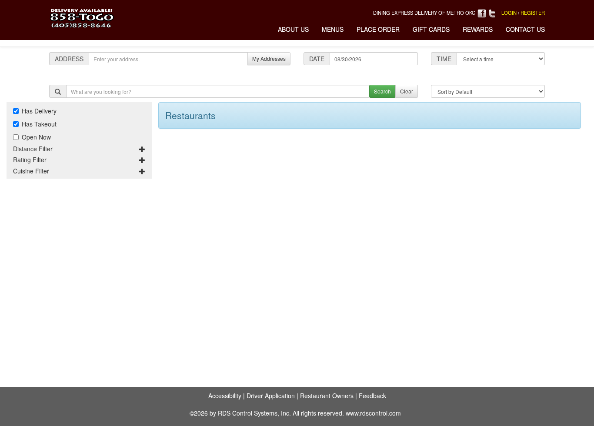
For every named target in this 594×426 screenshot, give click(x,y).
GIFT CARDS (431, 29)
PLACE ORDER (378, 29)
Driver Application (271, 395)
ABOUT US (293, 29)
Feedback (372, 395)
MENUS (333, 29)
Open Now (36, 137)
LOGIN (509, 12)
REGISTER (533, 12)
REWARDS (478, 29)
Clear (406, 91)
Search (382, 91)
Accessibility (224, 395)
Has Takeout (39, 124)
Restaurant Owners (327, 395)
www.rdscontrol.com (373, 413)
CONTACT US (525, 29)
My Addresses (269, 58)
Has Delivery (39, 110)
